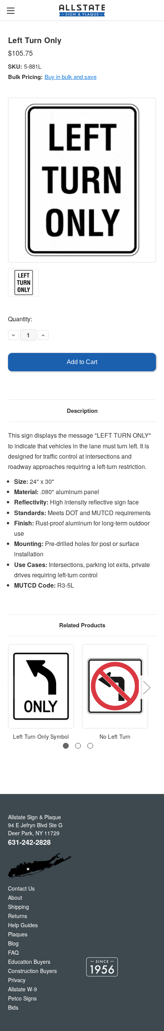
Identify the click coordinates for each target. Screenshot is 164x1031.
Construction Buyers (32, 971)
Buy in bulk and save (70, 76)
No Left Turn (115, 736)
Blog (13, 943)
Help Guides (23, 925)
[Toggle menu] (10, 10)
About (15, 897)
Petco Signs (22, 998)
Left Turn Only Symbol (41, 736)
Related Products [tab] (82, 625)
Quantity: (20, 318)
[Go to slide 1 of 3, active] (66, 746)
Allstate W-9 (22, 989)
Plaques (17, 934)
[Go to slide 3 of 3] (90, 746)
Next (146, 687)
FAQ (13, 952)
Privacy (17, 980)
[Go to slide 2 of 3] (78, 746)
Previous (10, 687)
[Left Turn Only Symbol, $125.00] (41, 686)
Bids (13, 1007)
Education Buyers (29, 961)
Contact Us (21, 888)
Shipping (18, 906)
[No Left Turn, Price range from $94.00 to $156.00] (115, 686)
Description (82, 410)
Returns (17, 916)
